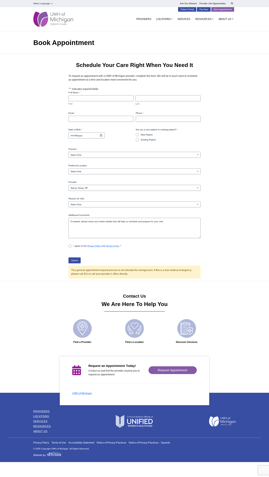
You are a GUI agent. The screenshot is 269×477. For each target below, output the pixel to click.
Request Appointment (172, 370)
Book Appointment (223, 9)
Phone (140, 113)
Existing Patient (148, 139)
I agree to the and (96, 246)
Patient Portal (187, 9)
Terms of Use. (113, 246)
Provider (72, 182)
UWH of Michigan (82, 393)
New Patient (147, 134)
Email (71, 113)
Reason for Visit (76, 198)
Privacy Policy (94, 246)
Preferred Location (77, 165)
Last (137, 104)
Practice (73, 149)
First (70, 104)
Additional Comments (79, 215)
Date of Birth (75, 129)
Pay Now (203, 9)
